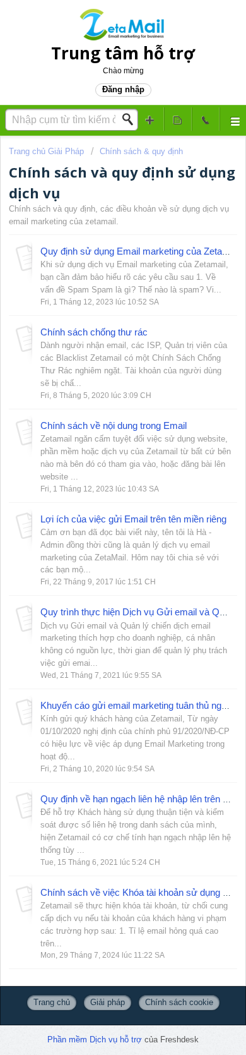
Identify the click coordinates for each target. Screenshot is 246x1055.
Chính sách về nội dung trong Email (113, 425)
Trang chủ (51, 1002)
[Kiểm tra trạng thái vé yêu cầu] (178, 119)
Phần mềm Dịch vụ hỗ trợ (95, 1039)
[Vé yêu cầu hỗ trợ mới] (150, 119)
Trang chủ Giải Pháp (47, 151)
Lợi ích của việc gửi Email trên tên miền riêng (133, 519)
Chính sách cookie (179, 1002)
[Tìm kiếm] (131, 119)
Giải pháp (107, 1002)
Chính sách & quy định (141, 151)
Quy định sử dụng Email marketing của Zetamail (139, 251)
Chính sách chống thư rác (94, 332)
